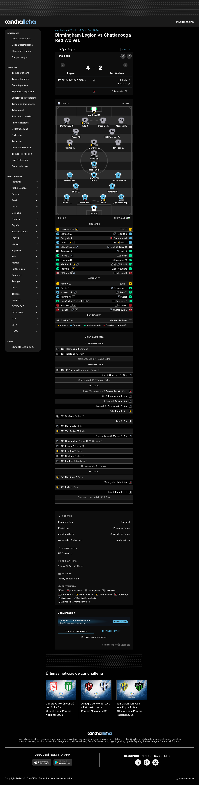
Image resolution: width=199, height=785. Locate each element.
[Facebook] (155, 762)
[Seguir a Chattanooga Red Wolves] (125, 65)
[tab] (76, 631)
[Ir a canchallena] (20, 21)
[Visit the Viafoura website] (123, 644)
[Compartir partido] (122, 56)
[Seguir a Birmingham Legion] (63, 65)
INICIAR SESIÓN (185, 22)
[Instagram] (147, 762)
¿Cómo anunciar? (185, 778)
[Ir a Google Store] (62, 762)
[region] (94, 638)
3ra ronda (126, 49)
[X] (138, 762)
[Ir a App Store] (41, 762)
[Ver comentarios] (129, 56)
